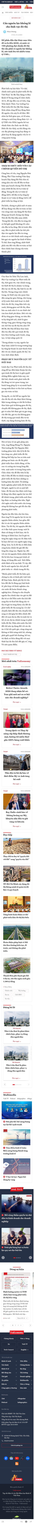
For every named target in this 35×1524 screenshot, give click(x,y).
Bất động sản (17, 1028)
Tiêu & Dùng (19, 2)
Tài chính (25, 12)
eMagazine (31, 1098)
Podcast (12, 1098)
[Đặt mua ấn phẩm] (28, 7)
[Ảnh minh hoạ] (17, 58)
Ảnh (3, 1399)
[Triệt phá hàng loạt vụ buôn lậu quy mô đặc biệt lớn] (15, 1235)
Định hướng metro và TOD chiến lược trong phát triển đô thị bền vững (15, 1292)
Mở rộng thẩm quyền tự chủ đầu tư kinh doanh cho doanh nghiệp (17, 1217)
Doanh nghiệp (7, 667)
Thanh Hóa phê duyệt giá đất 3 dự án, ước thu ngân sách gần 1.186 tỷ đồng (16, 979)
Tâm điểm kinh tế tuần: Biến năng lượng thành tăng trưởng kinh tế (15, 1150)
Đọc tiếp (7, 835)
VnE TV (32, 2)
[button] (28, 1083)
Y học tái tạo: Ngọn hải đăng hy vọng (14, 1177)
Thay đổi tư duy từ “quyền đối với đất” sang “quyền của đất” (16, 858)
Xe (27, 2)
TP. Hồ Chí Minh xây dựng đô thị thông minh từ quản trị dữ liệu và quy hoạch (16, 887)
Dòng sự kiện (17, 1268)
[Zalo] (28, 1458)
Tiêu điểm (9, 12)
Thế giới (5, 709)
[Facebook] (6, 1458)
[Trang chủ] (3, 13)
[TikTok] (22, 1458)
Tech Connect (9, 1350)
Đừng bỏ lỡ (9, 1007)
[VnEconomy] (17, 142)
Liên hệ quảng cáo (17, 1445)
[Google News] (26, 1521)
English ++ (25, 1350)
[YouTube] (17, 1458)
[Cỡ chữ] (21, 1521)
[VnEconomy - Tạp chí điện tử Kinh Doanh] (17, 1333)
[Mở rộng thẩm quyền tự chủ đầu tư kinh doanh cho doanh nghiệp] (17, 1203)
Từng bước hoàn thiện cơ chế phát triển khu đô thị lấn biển (16, 916)
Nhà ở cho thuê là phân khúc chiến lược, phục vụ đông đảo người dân (16, 1034)
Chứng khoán (7, 2)
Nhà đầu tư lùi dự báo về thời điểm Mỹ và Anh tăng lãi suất (17, 776)
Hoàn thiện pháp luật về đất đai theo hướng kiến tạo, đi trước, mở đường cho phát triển (15, 947)
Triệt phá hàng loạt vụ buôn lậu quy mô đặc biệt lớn (15, 1247)
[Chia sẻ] (31, 1521)
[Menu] (3, 1521)
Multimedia (9, 1094)
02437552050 (9, 1441)
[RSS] (17, 1464)
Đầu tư (17, 12)
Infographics (21, 1098)
